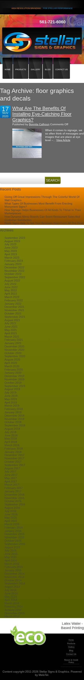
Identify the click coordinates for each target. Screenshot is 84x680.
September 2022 (14, 277)
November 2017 (14, 458)
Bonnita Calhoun (39, 124)
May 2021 (10, 329)
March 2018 (11, 445)
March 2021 (11, 336)
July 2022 (10, 283)
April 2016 (10, 520)
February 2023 (13, 260)
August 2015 (12, 547)
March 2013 (11, 616)
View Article (63, 140)
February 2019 (13, 408)
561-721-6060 (52, 21)
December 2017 (14, 455)
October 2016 (12, 501)
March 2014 (11, 603)
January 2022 (12, 303)
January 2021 (12, 343)
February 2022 (13, 300)
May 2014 (10, 596)
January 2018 (12, 451)
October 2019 (12, 382)
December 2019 (14, 376)
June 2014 (11, 593)
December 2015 (14, 534)
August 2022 (12, 280)
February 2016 (13, 527)
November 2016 (14, 497)
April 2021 (10, 333)
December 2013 (14, 613)
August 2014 (12, 586)
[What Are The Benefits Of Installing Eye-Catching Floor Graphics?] (27, 143)
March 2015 (11, 563)
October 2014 (12, 580)
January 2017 (12, 491)
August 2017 (12, 468)
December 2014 (14, 573)
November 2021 (14, 310)
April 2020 (10, 362)
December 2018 (14, 415)
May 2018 (10, 438)
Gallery (35, 63)
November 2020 (14, 349)
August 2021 (12, 320)
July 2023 (10, 244)
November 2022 (14, 270)
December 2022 (14, 267)
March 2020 (11, 366)
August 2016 (12, 507)
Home (8, 63)
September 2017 (14, 465)
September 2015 (14, 544)
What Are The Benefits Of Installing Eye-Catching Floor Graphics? (41, 114)
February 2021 (13, 339)
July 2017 (10, 471)
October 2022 (12, 273)
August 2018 (12, 428)
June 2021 (11, 326)
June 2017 (11, 474)
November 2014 (14, 576)
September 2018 (14, 425)
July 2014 (10, 590)
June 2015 (11, 553)
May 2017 (10, 478)
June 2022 (11, 287)
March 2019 (11, 405)
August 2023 (12, 241)
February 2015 (13, 566)
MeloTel (43, 674)
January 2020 (12, 372)
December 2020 (14, 346)
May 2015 (10, 557)
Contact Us (61, 63)
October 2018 (12, 422)
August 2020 (12, 359)
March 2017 (11, 484)
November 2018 (14, 418)
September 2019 (14, 386)
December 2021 (14, 306)
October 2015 (12, 540)
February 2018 (13, 448)
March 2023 (11, 257)
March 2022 (11, 297)
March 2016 (11, 524)
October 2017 (12, 461)
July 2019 (10, 392)
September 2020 (14, 356)
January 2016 (12, 530)
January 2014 (12, 609)
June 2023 (11, 247)
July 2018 (10, 432)
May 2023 (10, 250)
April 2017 (10, 481)
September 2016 (14, 504)
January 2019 (12, 412)
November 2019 (14, 379)
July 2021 (10, 323)
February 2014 (13, 606)
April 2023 (10, 254)
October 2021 (12, 313)
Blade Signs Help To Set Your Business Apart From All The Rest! (44, 223)
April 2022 (10, 293)
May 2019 (10, 399)
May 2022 (10, 290)
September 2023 (14, 237)
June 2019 (11, 395)
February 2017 (13, 487)
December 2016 (14, 494)
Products (20, 63)
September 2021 (14, 316)
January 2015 (12, 570)
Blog (48, 63)
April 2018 (10, 441)
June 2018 (11, 435)
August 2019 (12, 389)
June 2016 (11, 514)
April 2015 (10, 560)
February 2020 (13, 369)
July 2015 (10, 550)
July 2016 (10, 511)
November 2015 (14, 537)
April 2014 (10, 599)
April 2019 (10, 402)
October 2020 (12, 353)
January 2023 (12, 264)
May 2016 (10, 517)
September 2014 (14, 583)
